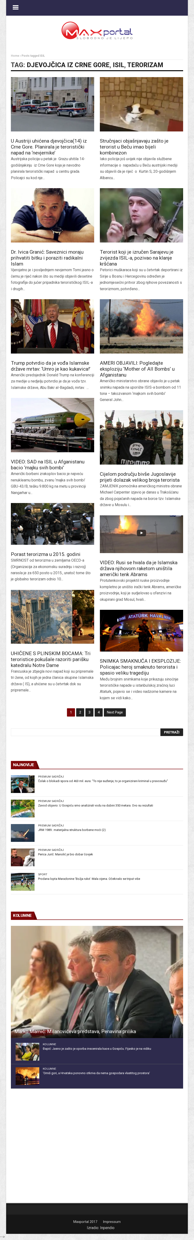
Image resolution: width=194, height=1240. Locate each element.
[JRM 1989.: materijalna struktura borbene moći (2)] (23, 833)
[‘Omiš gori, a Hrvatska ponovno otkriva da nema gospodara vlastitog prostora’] (27, 1076)
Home (15, 55)
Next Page (115, 712)
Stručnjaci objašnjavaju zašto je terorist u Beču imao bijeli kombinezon (134, 147)
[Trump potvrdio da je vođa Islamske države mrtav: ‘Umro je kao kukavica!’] (52, 326)
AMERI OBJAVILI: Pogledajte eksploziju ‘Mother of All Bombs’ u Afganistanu (137, 369)
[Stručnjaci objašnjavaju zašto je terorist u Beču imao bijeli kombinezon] (141, 104)
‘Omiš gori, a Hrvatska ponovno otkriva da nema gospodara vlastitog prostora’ (96, 1073)
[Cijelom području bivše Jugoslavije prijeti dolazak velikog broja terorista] (141, 437)
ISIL (118, 65)
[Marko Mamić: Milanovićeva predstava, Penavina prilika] (97, 982)
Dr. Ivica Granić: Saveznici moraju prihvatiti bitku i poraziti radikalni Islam (47, 258)
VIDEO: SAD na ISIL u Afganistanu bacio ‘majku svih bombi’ (47, 465)
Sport (43, 874)
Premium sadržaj (51, 776)
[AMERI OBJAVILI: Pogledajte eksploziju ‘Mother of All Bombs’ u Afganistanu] (141, 326)
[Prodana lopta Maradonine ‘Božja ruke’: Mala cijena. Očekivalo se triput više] (23, 882)
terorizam (145, 65)
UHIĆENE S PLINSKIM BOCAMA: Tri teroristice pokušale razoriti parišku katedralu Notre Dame (51, 659)
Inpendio (107, 1228)
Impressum (112, 1222)
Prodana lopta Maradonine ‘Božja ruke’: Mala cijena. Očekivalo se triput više (89, 879)
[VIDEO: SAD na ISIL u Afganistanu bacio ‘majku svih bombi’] (52, 425)
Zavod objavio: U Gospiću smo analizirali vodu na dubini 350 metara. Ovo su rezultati (95, 805)
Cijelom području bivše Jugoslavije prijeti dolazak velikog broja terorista (140, 477)
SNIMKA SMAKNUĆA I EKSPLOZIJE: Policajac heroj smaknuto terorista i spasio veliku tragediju (140, 667)
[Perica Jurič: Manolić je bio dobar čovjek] (23, 857)
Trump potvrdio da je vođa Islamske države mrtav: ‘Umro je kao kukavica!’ (50, 366)
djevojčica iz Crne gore (68, 65)
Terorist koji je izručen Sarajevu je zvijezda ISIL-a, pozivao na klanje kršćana (136, 258)
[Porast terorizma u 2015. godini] (52, 524)
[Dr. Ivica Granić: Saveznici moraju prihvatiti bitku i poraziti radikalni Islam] (52, 215)
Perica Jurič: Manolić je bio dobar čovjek (65, 854)
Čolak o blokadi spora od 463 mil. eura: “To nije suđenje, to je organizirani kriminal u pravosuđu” (103, 781)
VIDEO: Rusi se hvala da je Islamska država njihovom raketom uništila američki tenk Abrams (138, 568)
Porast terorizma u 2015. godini (45, 554)
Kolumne (49, 1044)
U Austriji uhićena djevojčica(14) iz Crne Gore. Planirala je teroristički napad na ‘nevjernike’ (49, 147)
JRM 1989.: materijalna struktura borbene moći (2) (72, 830)
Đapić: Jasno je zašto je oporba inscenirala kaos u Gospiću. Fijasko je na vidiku (97, 1048)
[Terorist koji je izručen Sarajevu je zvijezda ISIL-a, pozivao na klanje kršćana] (141, 215)
